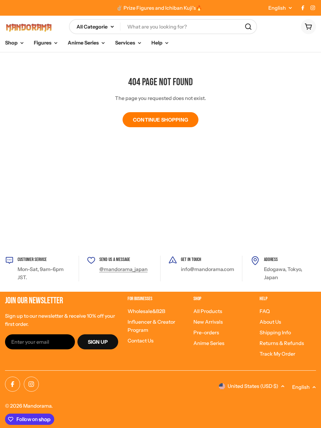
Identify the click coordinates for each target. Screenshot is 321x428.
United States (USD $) (253, 386)
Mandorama (37, 406)
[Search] (248, 26)
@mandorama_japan (123, 269)
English (277, 7)
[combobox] (163, 26)
